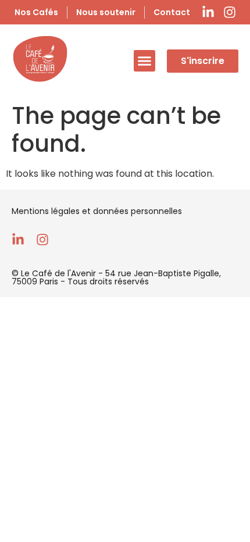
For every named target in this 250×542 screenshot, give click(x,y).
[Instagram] (229, 12)
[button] (145, 61)
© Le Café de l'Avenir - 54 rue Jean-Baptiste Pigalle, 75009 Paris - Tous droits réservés (116, 277)
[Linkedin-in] (208, 12)
